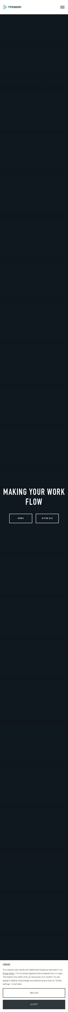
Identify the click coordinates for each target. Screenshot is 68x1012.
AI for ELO (47, 518)
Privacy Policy (8, 973)
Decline (34, 993)
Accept (34, 1004)
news (21, 518)
